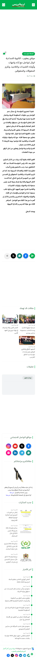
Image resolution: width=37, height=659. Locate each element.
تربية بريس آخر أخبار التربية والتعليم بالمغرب (14, 650)
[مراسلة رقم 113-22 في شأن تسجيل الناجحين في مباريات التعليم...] (26, 557)
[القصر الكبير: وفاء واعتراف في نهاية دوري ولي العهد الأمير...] (10, 318)
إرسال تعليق (27, 378)
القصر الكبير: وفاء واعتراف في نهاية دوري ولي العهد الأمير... (10, 330)
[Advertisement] (18, 32)
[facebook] (28, 446)
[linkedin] (15, 452)
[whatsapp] (28, 452)
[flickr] (8, 452)
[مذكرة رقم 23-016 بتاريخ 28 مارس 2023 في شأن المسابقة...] (26, 528)
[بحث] (3, 4)
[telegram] (21, 452)
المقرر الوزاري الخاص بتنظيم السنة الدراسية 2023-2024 (19, 580)
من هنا (12, 492)
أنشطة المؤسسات (28, 54)
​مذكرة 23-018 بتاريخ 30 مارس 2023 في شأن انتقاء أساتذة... (10, 546)
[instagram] (8, 446)
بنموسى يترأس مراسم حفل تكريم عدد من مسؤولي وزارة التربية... (17, 590)
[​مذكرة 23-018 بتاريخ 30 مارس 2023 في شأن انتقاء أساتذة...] (26, 544)
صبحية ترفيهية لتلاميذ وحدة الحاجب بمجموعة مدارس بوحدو (27, 330)
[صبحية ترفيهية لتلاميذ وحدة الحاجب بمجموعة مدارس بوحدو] (27, 318)
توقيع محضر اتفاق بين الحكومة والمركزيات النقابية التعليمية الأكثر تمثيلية (17, 599)
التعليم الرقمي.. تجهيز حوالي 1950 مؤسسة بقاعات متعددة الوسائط (17, 637)
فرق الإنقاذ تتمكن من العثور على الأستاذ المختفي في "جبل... (18, 618)
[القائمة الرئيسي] (33, 4)
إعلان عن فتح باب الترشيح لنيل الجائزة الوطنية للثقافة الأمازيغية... (11, 516)
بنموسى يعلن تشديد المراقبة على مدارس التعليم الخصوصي (17, 627)
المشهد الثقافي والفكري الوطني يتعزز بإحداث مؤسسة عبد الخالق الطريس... (28, 353)
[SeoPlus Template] (33, 648)
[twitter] (21, 446)
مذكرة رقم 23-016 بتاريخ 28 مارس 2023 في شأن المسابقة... (11, 532)
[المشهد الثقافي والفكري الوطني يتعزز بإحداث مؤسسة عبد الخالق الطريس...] (27, 340)
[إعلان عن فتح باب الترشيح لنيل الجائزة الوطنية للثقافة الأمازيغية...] (26, 513)
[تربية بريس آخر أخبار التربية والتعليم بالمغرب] (18, 4)
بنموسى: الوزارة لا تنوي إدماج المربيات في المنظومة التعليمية (17, 609)
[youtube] (15, 446)
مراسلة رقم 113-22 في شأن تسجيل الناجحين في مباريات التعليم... (10, 560)
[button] (25, 255)
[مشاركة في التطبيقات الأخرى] (7, 255)
